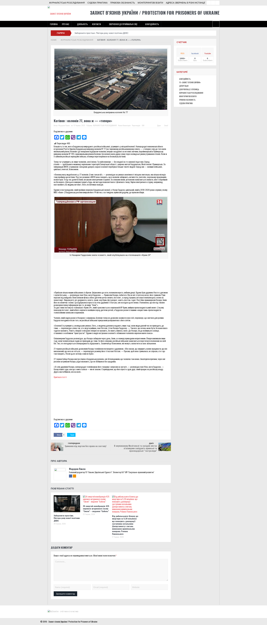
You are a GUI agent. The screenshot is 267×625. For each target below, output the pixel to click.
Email (166, 125)
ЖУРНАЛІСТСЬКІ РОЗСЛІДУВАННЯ (67, 3)
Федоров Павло (64, 125)
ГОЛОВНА (54, 24)
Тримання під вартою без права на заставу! (85, 446)
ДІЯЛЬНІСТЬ (82, 24)
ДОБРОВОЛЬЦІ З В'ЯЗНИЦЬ (189, 89)
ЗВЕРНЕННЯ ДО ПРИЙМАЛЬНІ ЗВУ (123, 24)
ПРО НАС (65, 24)
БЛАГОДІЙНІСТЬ (152, 24)
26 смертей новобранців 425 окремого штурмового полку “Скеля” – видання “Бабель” (96, 508)
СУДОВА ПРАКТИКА (97, 3)
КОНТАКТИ (96, 24)
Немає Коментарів (124, 125)
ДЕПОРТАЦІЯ (183, 85)
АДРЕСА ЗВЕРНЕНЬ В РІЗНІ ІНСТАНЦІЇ (185, 3)
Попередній (74, 443)
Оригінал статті (60, 377)
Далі (151, 443)
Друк (159, 125)
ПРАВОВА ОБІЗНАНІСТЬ (122, 3)
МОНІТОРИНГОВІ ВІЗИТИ (150, 3)
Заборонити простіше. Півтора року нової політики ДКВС (101, 33)
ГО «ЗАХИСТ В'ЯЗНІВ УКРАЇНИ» (190, 82)
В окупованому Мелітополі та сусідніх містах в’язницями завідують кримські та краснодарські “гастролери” (135, 448)
